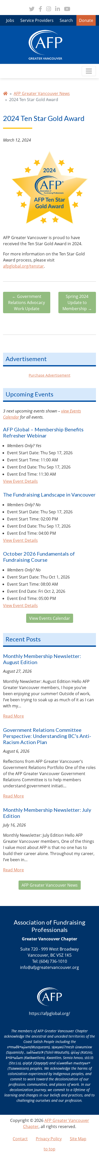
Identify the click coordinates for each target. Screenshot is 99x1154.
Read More (13, 716)
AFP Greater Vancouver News (42, 93)
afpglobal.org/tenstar (23, 266)
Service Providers (37, 20)
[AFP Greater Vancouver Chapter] (45, 44)
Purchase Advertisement (49, 375)
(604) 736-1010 (53, 961)
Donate (86, 20)
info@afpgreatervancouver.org (49, 967)
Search (66, 20)
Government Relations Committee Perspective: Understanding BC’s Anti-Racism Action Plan (47, 736)
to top (49, 1149)
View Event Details (20, 481)
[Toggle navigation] (89, 71)
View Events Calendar (49, 618)
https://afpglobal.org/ (49, 1013)
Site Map (78, 1139)
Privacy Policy (49, 1139)
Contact (20, 1139)
